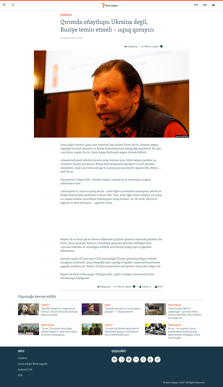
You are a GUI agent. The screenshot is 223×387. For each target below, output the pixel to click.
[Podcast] (157, 359)
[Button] (131, 47)
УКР (205, 5)
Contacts (22, 358)
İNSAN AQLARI (174, 305)
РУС (196, 5)
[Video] (213, 5)
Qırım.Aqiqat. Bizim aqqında (32, 364)
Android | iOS (25, 370)
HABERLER (66, 15)
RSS (20, 375)
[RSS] (150, 359)
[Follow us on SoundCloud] (136, 359)
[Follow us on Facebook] (114, 359)
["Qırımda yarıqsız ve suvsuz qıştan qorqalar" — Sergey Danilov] (92, 309)
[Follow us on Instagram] (143, 359)
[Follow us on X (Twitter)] (121, 359)
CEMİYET (45, 305)
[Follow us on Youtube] (129, 359)
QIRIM (107, 305)
